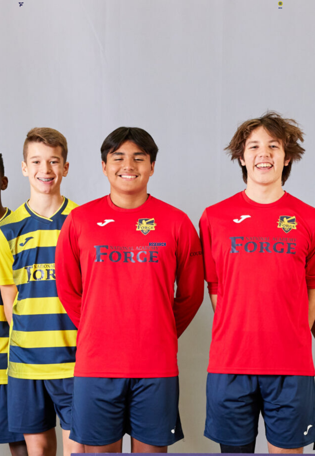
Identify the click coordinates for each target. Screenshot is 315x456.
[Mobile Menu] (280, 3)
